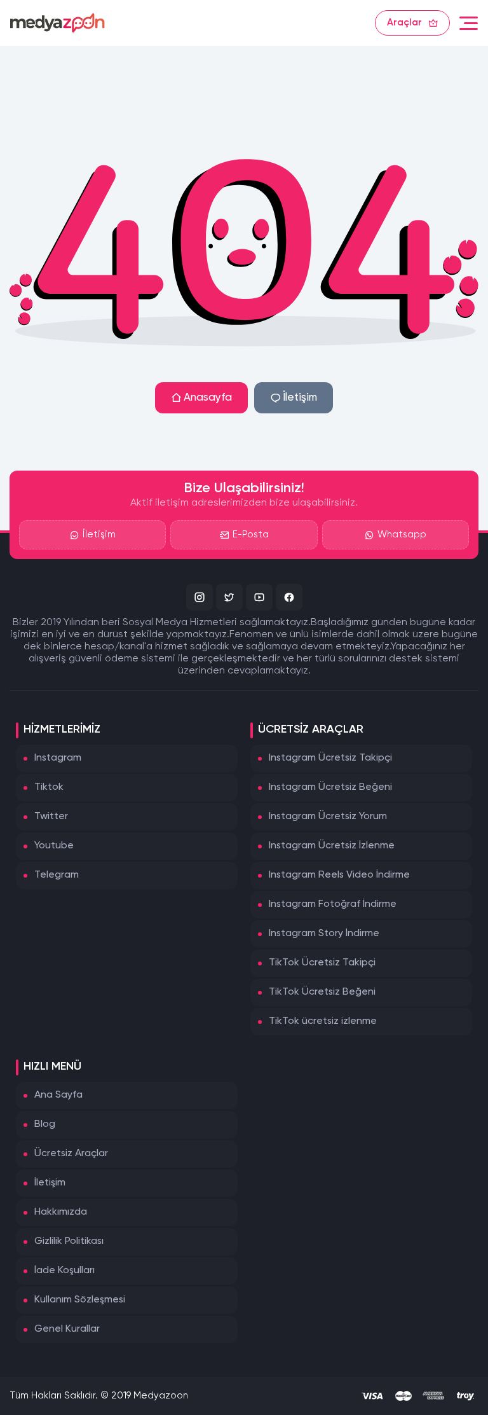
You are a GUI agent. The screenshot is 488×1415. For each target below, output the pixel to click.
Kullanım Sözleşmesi (79, 1300)
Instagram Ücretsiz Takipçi (330, 758)
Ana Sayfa (58, 1095)
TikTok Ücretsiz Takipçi (322, 963)
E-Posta (251, 534)
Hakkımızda (60, 1212)
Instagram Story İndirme (324, 933)
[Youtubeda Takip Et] (259, 597)
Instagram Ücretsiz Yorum (328, 816)
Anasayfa (208, 397)
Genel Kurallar (67, 1329)
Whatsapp (401, 534)
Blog (44, 1124)
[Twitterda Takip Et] (229, 597)
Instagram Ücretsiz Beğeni (330, 787)
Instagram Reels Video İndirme (339, 875)
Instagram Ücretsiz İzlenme (332, 846)
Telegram (56, 875)
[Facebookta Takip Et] (289, 597)
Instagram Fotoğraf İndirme (332, 904)
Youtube (54, 846)
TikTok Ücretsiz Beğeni (322, 992)
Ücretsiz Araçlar (71, 1154)
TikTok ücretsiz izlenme (323, 1021)
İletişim (300, 397)
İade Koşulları (64, 1271)
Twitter (51, 816)
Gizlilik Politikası (69, 1241)
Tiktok (49, 787)
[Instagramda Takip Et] (199, 597)
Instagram (57, 758)
